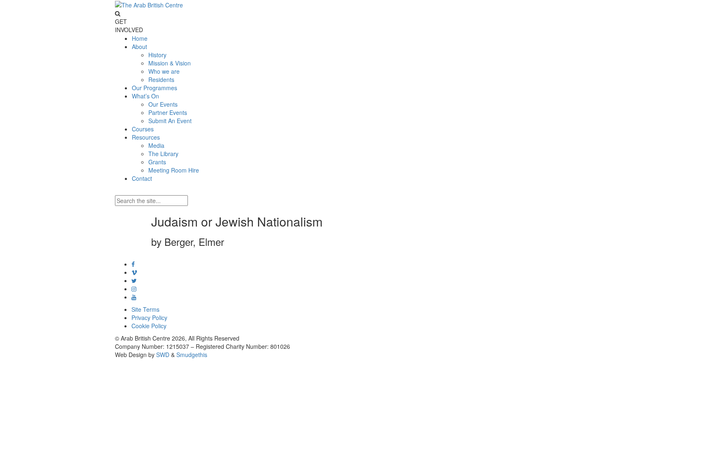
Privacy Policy (149, 317)
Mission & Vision (169, 63)
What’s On (145, 96)
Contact (142, 178)
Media (156, 145)
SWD (162, 354)
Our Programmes (154, 88)
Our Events (163, 104)
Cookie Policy (148, 326)
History (157, 55)
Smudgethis (191, 354)
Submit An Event (170, 121)
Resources (146, 137)
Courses (143, 129)
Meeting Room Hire (173, 170)
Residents (161, 79)
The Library (163, 153)
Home (140, 38)
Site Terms (145, 309)
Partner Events (167, 112)
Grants (157, 162)
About (139, 46)
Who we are (164, 71)
